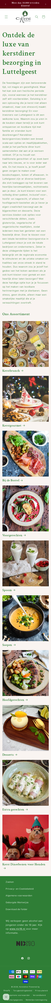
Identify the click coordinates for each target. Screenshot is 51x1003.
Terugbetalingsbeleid (22, 991)
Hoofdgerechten (13, 700)
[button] (6, 16)
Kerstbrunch (11, 371)
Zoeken (10, 882)
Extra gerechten (13, 810)
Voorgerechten (12, 535)
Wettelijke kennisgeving (36, 1000)
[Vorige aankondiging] (5, 4)
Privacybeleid (41, 991)
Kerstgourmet (12, 426)
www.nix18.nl (17, 928)
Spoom (7, 590)
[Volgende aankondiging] (45, 4)
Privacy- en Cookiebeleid (20, 888)
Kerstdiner (24, 987)
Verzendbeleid (39, 995)
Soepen (7, 645)
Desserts (8, 755)
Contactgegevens (15, 1000)
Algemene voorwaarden (19, 895)
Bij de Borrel (10, 480)
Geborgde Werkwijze (17, 902)
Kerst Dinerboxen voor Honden (23, 864)
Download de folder (16, 909)
